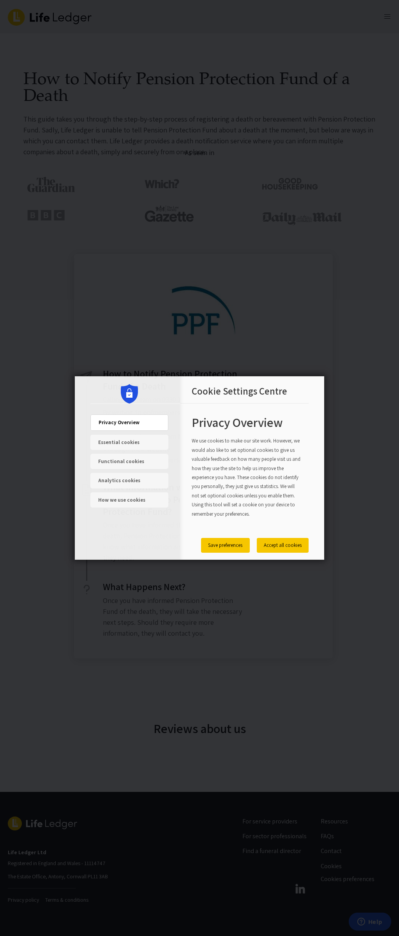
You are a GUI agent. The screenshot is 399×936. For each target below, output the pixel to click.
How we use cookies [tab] (121, 500)
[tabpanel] (246, 471)
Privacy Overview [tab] (119, 422)
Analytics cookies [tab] (119, 480)
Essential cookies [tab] (118, 442)
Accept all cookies (283, 545)
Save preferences (225, 545)
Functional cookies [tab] (121, 461)
